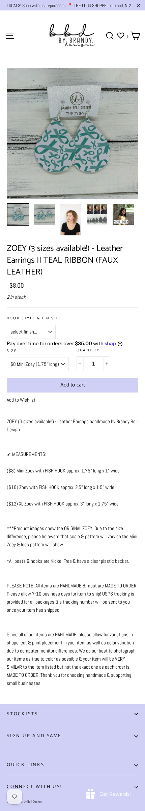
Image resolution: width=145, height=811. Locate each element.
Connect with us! (34, 787)
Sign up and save (34, 736)
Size (12, 351)
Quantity (88, 350)
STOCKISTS (22, 714)
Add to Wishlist (21, 400)
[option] (72, 133)
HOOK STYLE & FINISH (32, 318)
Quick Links (26, 765)
